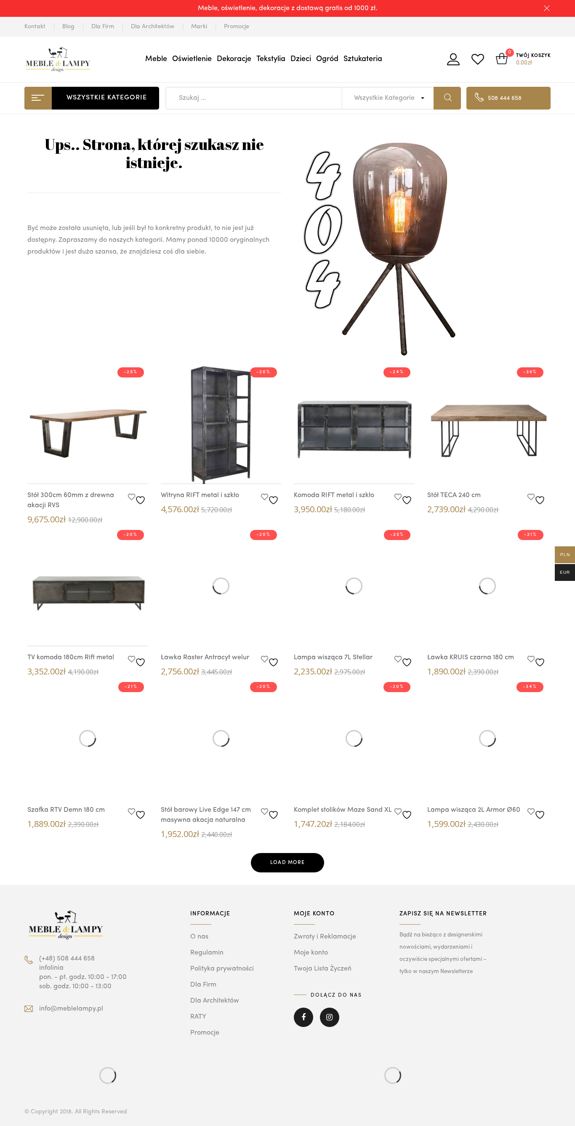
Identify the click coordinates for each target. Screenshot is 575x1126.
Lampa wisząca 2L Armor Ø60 (473, 810)
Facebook (303, 1023)
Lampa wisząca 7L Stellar (333, 657)
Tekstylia (270, 59)
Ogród (327, 59)
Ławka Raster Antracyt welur (205, 657)
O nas (199, 936)
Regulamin (207, 952)
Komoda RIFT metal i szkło (334, 495)
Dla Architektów (152, 26)
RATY (198, 1017)
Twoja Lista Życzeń (322, 969)
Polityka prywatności (222, 969)
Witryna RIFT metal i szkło (200, 495)
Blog (68, 26)
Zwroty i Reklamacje (325, 936)
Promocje (236, 26)
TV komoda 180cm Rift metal (70, 657)
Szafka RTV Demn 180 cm (66, 810)
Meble (156, 59)
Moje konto (311, 952)
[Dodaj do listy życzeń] (138, 497)
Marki (199, 26)
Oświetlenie (192, 59)
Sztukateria (362, 59)
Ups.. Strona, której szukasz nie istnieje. (154, 153)
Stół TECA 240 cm (454, 495)
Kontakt (34, 26)
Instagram (329, 1023)
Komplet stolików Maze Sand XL (343, 810)
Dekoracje (234, 59)
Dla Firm (102, 26)
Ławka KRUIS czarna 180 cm (470, 657)
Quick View (79, 468)
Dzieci (300, 59)
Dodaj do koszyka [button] (104, 469)
